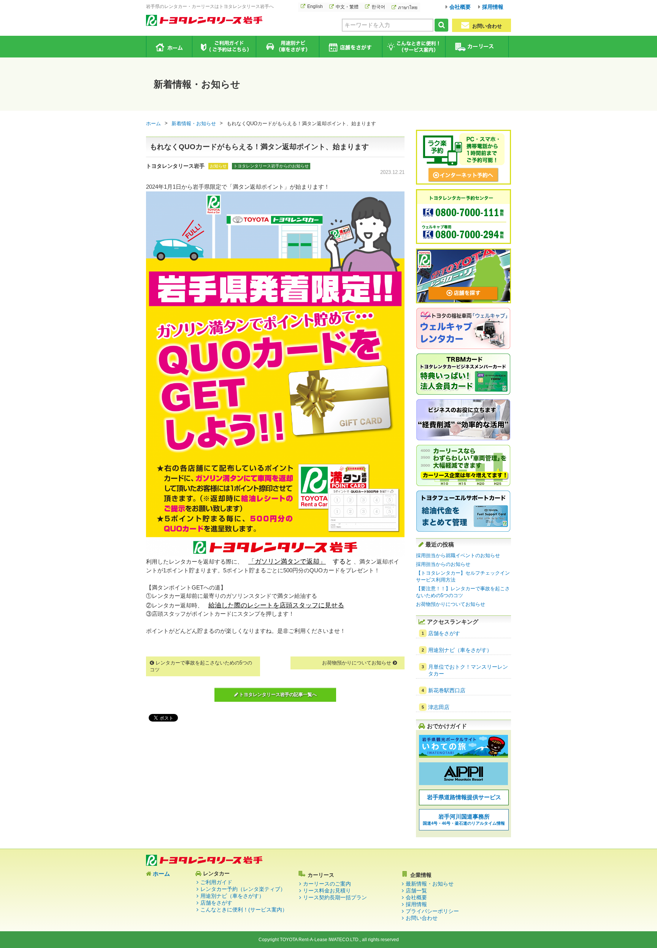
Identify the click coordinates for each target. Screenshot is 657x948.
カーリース (476, 46)
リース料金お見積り (327, 890)
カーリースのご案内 (327, 884)
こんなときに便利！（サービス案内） (413, 46)
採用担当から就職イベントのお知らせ (458, 555)
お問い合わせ (486, 26)
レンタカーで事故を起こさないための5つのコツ (201, 666)
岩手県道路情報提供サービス (464, 797)
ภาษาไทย (407, 7)
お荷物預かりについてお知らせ (357, 663)
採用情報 (492, 7)
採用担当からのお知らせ (443, 564)
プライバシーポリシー (432, 911)
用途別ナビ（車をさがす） (287, 46)
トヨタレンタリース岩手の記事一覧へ (277, 694)
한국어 (378, 7)
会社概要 (460, 7)
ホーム (169, 46)
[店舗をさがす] (463, 302)
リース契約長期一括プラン (335, 897)
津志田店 (438, 707)
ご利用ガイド (224, 46)
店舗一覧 (416, 890)
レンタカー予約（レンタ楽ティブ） (243, 889)
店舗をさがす (350, 46)
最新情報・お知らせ (430, 884)
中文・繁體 (347, 7)
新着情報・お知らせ (193, 123)
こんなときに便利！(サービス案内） (243, 910)
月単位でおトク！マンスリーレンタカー (468, 670)
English (315, 6)
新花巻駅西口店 (446, 690)
